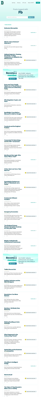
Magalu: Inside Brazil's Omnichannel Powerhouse (12, 241)
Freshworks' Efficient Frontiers (10, 198)
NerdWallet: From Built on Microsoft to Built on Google (12, 113)
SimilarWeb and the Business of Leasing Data (13, 350)
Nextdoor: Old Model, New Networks (12, 308)
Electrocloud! (8, 374)
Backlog (13, 2)
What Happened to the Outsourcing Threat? (11, 335)
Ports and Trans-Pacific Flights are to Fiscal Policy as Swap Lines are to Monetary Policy (12, 87)
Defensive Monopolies (11, 28)
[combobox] (17, 17)
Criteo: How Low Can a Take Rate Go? (12, 169)
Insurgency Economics (11, 212)
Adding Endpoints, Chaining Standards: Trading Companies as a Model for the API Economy (13, 56)
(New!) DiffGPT (31, 2)
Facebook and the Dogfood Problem (12, 127)
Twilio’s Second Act (10, 269)
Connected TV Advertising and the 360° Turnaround (12, 140)
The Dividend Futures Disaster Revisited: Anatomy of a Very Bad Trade (12, 227)
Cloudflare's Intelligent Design (11, 362)
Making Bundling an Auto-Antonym (12, 322)
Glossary (19, 2)
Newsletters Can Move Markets (11, 295)
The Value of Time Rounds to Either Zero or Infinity (13, 387)
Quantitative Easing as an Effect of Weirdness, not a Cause (12, 183)
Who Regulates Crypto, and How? (12, 100)
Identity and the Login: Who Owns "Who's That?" (12, 155)
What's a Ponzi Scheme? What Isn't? (11, 42)
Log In (38, 2)
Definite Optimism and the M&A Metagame (12, 281)
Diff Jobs (24, 2)
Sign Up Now (13, 78)
